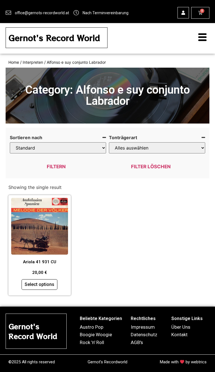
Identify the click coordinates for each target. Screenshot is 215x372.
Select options (39, 284)
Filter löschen (151, 166)
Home (13, 62)
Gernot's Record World (54, 37)
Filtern (56, 166)
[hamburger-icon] (200, 37)
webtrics (199, 361)
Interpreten (33, 62)
